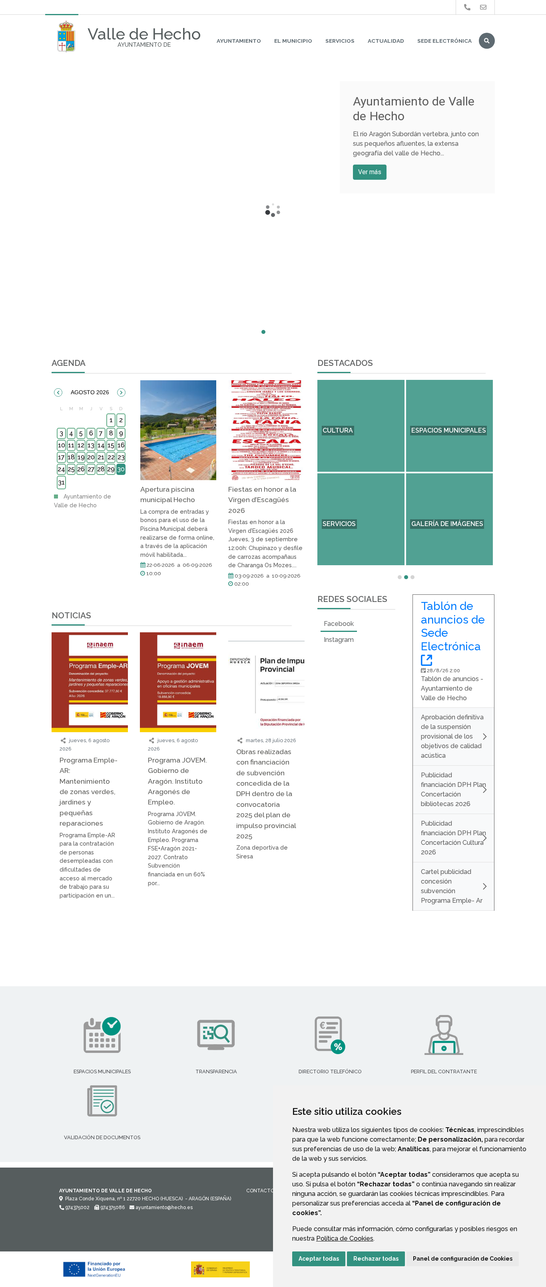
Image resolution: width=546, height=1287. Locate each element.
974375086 (112, 1207)
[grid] (91, 447)
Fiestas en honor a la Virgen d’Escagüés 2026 (262, 499)
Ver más (369, 172)
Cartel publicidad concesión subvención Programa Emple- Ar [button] (451, 886)
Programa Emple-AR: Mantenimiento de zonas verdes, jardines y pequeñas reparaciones (89, 791)
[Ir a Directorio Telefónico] (467, 7)
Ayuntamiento (239, 41)
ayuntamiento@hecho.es (163, 1207)
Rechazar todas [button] (376, 1258)
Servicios (340, 41)
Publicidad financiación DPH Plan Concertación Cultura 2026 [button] (453, 838)
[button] (58, 392)
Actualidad (386, 41)
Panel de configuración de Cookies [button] (462, 1258)
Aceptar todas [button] (319, 1258)
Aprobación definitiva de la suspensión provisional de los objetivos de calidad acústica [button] (452, 736)
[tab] (338, 624)
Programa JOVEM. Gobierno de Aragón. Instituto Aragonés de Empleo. (177, 781)
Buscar (487, 41)
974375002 (77, 1207)
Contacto (260, 1191)
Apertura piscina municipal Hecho (167, 494)
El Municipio (293, 41)
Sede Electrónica (444, 41)
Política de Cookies (344, 1238)
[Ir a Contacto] (483, 7)
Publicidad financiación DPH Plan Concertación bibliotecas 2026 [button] (453, 789)
